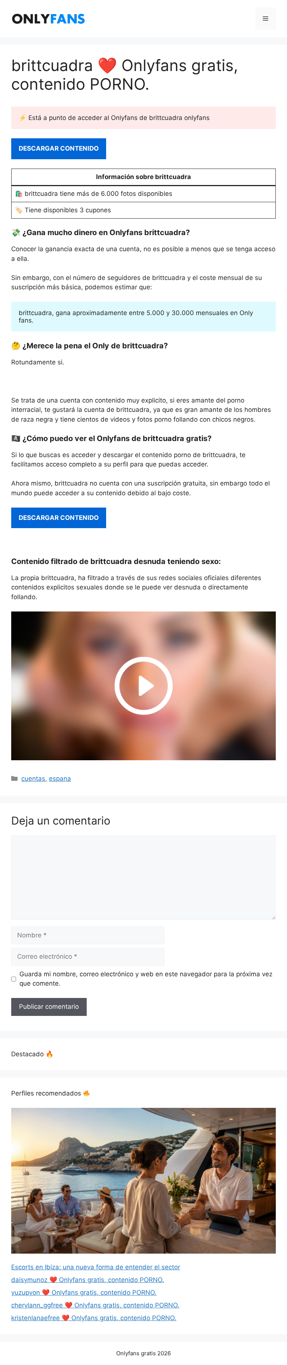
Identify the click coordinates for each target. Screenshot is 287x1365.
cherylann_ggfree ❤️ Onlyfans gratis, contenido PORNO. (95, 1305)
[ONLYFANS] (48, 18)
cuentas (33, 778)
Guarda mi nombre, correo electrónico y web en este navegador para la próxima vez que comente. (145, 978)
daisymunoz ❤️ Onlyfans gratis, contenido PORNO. (87, 1280)
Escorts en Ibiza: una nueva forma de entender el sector (95, 1267)
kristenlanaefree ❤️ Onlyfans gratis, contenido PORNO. (93, 1318)
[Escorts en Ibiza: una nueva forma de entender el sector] (143, 1182)
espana (60, 778)
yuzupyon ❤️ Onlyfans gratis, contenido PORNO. (84, 1292)
